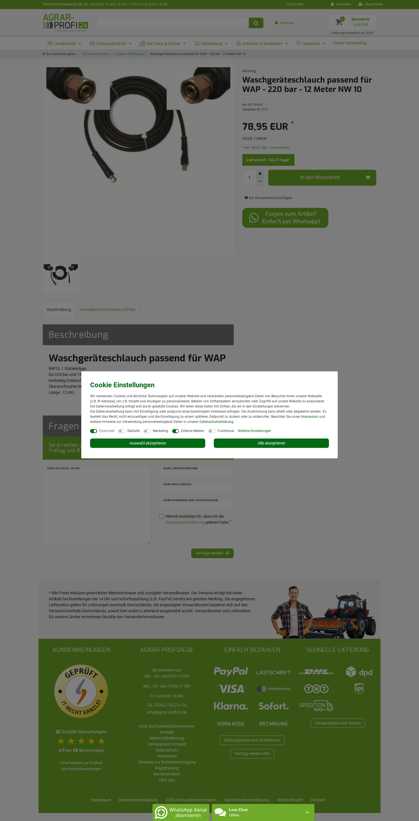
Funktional (225, 431)
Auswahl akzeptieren (147, 443)
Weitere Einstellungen (254, 431)
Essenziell (106, 431)
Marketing (160, 431)
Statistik (133, 431)
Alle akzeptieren (271, 443)
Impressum (309, 416)
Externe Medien (192, 431)
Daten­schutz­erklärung (216, 421)
